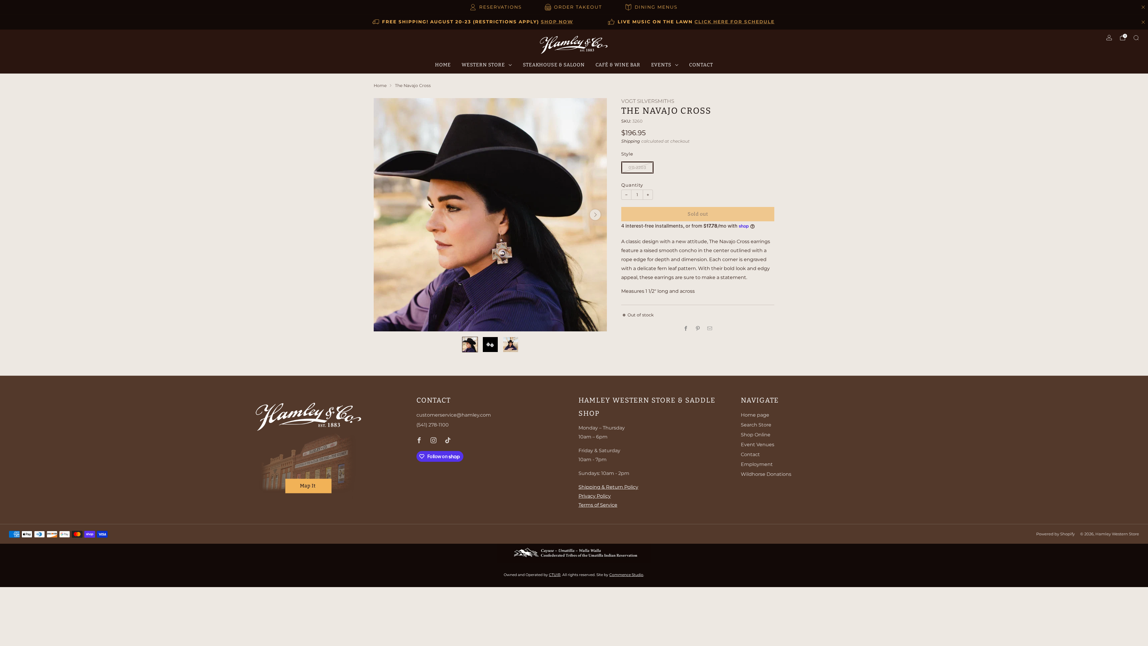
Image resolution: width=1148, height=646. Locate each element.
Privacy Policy (594, 496)
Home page (755, 415)
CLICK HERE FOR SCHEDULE (734, 22)
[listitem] (496, 7)
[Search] (1136, 38)
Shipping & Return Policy (608, 487)
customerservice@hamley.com (453, 415)
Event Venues (757, 444)
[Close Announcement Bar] (1143, 7)
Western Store (483, 65)
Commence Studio (626, 574)
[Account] (1109, 38)
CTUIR (555, 574)
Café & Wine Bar (618, 65)
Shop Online (755, 435)
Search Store (756, 425)
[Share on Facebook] (685, 328)
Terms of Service (597, 505)
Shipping (630, 141)
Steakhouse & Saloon (554, 65)
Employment (757, 464)
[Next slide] (595, 214)
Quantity (632, 185)
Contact (701, 65)
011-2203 (637, 167)
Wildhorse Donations (766, 474)
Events (661, 65)
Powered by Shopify (1055, 534)
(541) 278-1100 (432, 425)
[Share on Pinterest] (697, 328)
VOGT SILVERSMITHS (647, 101)
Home (443, 65)
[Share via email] (709, 328)
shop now (557, 22)
